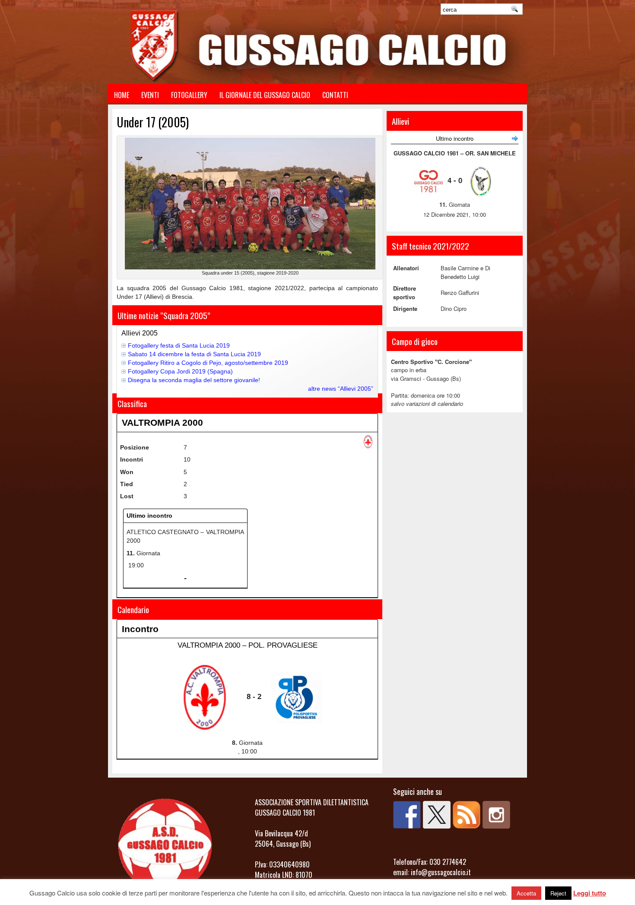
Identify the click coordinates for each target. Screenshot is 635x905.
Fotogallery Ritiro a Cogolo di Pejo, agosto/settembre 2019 (208, 362)
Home (121, 95)
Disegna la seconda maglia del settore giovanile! (194, 380)
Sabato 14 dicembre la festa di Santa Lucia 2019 (194, 354)
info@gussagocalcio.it (441, 872)
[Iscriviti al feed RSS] (466, 815)
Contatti (335, 95)
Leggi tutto (589, 893)
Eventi (150, 95)
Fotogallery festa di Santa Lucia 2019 (179, 345)
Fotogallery (189, 95)
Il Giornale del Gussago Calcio (264, 95)
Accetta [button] (526, 893)
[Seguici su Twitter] (437, 815)
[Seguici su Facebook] (407, 815)
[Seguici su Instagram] (496, 815)
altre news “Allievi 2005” (340, 388)
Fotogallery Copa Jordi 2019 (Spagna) (180, 371)
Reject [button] (558, 893)
